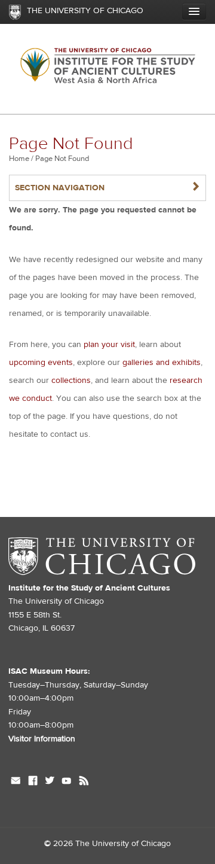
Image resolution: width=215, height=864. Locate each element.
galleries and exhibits (161, 362)
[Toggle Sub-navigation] (194, 11)
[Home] (107, 69)
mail (15, 782)
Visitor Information (41, 739)
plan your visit (109, 344)
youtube (66, 782)
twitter (49, 782)
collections (71, 380)
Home (19, 158)
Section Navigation (107, 187)
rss (83, 782)
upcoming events (41, 362)
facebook (33, 782)
